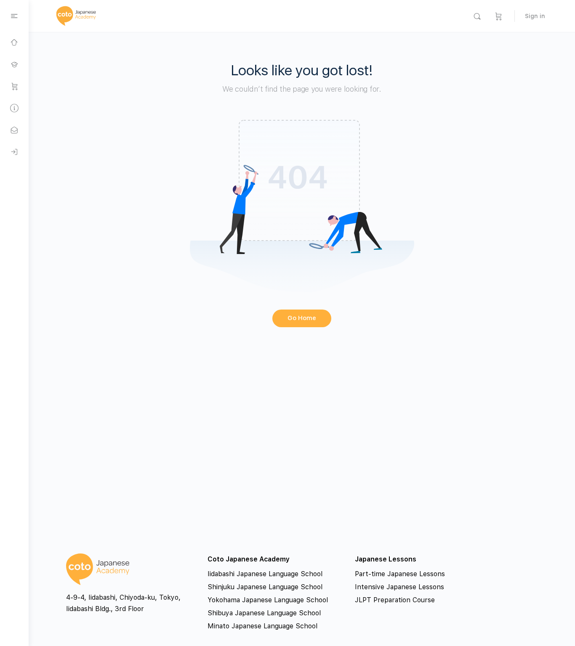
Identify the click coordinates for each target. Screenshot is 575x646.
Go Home (302, 318)
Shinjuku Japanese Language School (265, 587)
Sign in (535, 16)
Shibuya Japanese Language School (264, 613)
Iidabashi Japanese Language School (265, 574)
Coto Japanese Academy (249, 559)
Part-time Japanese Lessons (400, 574)
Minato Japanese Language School (262, 626)
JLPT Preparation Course (395, 600)
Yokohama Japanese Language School (268, 600)
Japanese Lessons (385, 559)
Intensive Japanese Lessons (399, 587)
